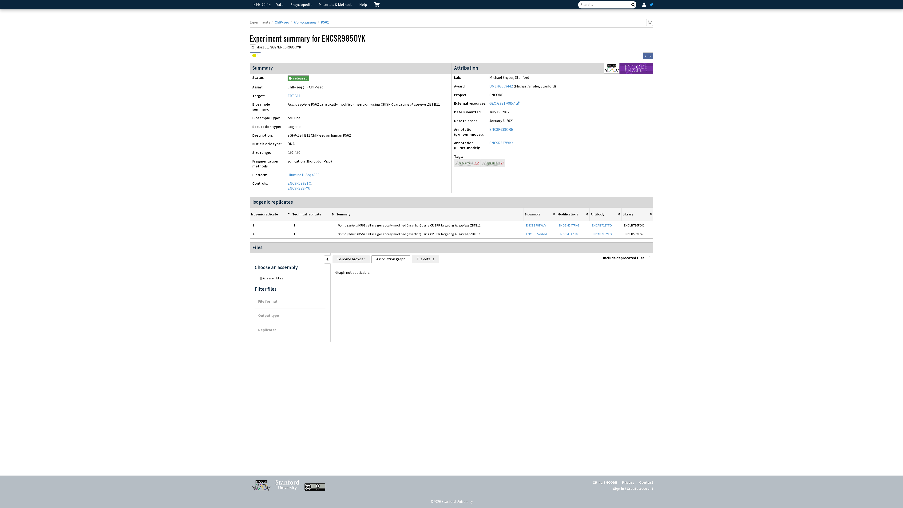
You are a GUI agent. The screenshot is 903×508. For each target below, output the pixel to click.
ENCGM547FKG (569, 225)
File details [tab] (425, 259)
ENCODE (262, 4)
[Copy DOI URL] (253, 47)
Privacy (628, 482)
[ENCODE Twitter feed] (651, 5)
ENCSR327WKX (501, 143)
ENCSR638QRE (501, 129)
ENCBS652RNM (536, 234)
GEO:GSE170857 (502, 103)
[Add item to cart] (649, 22)
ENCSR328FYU (299, 188)
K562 (325, 22)
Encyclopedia (301, 4)
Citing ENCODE (605, 482)
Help (363, 4)
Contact (646, 482)
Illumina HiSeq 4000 (303, 175)
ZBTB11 (294, 96)
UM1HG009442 (501, 86)
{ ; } (648, 56)
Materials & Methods (335, 4)
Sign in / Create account (633, 488)
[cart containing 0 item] (377, 4)
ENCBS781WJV (536, 225)
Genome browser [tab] (351, 259)
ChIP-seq (282, 22)
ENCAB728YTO (602, 225)
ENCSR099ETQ (299, 183)
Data (279, 4)
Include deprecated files (624, 258)
